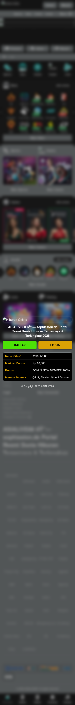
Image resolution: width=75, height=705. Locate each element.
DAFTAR (20, 345)
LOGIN (55, 345)
